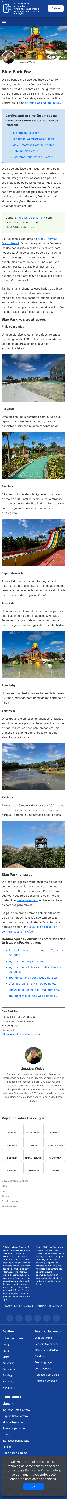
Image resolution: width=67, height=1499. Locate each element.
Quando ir (12, 1132)
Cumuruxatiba (43, 1337)
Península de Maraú (47, 1374)
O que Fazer (12, 1145)
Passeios (33, 1145)
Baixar (55, 8)
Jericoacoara (43, 1368)
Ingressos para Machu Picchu (16, 1443)
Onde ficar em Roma (15, 1453)
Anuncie (29, 1306)
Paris (6, 1350)
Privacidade (55, 1306)
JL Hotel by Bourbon (25, 133)
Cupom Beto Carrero (15, 1416)
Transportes (33, 1170)
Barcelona (9, 1369)
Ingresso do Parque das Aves (27, 961)
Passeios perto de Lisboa (14, 1431)
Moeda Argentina (13, 1422)
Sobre (8, 1306)
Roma (6, 1344)
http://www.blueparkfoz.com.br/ (21, 1034)
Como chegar (33, 1132)
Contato (41, 1306)
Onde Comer (12, 1158)
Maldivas (40, 1356)
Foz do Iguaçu (55, 56)
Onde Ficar (55, 1132)
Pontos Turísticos (55, 1145)
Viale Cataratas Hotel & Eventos (33, 145)
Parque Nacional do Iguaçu (42, 103)
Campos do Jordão (46, 1350)
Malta (6, 1357)
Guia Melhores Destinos (33, 21)
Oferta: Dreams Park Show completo (33, 983)
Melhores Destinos (50, 1240)
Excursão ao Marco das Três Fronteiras (34, 989)
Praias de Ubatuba (46, 1380)
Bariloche (8, 1381)
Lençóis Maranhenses (48, 1344)
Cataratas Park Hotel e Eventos (32, 157)
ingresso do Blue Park (31, 217)
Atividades (12, 1170)
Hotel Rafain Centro (25, 151)
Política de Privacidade (41, 1470)
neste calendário (27, 900)
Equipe (18, 1306)
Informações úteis (33, 1158)
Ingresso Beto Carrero (16, 1410)
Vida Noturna (55, 1158)
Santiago (8, 1375)
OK (33, 1486)
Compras (55, 1170)
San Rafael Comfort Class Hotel (33, 138)
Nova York (9, 1387)
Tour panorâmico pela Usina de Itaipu (33, 995)
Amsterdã (8, 1363)
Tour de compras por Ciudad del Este (33, 977)
